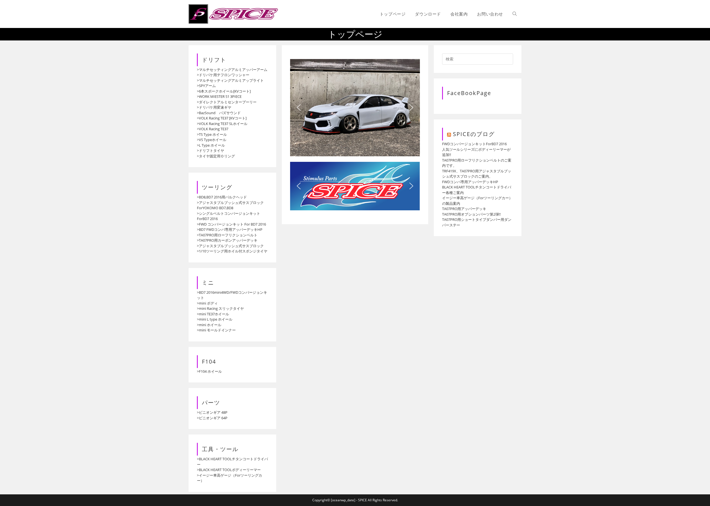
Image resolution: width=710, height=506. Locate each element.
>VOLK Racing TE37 (212, 128)
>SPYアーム (206, 85)
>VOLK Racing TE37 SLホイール (222, 123)
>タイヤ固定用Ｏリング (216, 156)
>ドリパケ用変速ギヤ (214, 107)
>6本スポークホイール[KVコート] (224, 91)
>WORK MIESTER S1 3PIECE (219, 96)
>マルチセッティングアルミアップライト (230, 80)
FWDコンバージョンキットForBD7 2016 (474, 143)
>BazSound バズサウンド (219, 112)
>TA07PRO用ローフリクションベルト (227, 234)
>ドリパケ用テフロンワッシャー (223, 74)
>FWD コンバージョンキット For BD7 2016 (231, 224)
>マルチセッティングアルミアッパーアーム (232, 69)
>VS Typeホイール (211, 139)
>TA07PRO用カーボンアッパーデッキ (227, 240)
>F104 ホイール (209, 371)
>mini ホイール (209, 324)
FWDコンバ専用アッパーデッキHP (470, 181)
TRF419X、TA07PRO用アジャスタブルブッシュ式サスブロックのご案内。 (476, 173)
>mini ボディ (207, 303)
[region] (355, 107)
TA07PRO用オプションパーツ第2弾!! (471, 214)
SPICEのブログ (474, 134)
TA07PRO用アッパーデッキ (464, 208)
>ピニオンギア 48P (212, 412)
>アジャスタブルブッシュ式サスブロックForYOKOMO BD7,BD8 (230, 205)
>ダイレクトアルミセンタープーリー (227, 101)
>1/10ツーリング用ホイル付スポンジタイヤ (232, 251)
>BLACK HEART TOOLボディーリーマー (229, 469)
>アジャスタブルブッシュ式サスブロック (230, 245)
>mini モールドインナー (216, 330)
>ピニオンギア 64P (212, 417)
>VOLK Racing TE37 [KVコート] (222, 118)
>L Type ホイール (211, 145)
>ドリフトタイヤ (210, 150)
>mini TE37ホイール (213, 313)
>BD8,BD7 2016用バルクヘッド (222, 197)
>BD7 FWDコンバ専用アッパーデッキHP (229, 229)
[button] (298, 107)
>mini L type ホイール (214, 319)
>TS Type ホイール (212, 134)
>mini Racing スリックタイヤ (220, 308)
